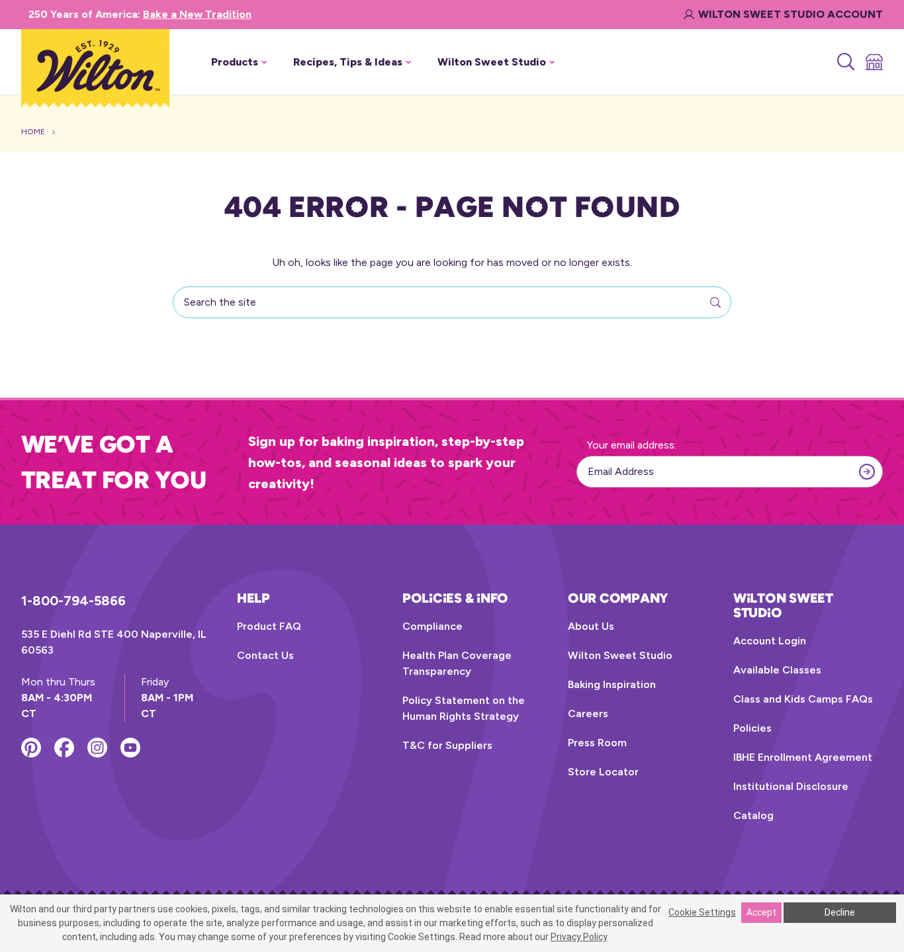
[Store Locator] (873, 62)
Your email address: (631, 445)
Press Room (597, 742)
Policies (752, 728)
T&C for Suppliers (447, 745)
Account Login (769, 640)
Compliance (432, 626)
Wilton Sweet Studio (620, 655)
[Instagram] (97, 747)
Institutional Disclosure (790, 786)
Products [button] (234, 62)
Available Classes (777, 670)
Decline (840, 912)
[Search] (844, 62)
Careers (588, 713)
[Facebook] (64, 747)
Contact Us (265, 655)
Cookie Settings (702, 912)
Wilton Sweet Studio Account (790, 14)
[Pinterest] (31, 747)
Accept (761, 912)
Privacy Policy (579, 936)
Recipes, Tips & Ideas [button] (347, 62)
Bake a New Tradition (197, 14)
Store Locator (603, 771)
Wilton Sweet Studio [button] (491, 62)
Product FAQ (269, 626)
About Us (591, 626)
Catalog (753, 815)
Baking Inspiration (612, 684)
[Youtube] (130, 747)
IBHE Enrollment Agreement (802, 757)
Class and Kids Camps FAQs (803, 699)
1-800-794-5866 (73, 601)
